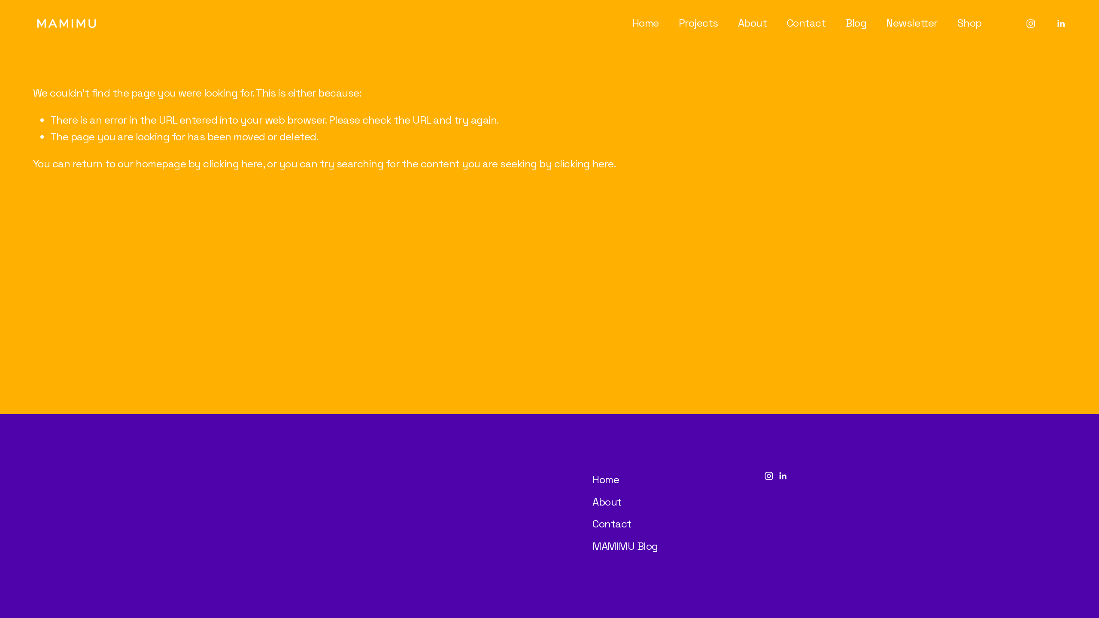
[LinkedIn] (1061, 23)
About (752, 23)
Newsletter (911, 23)
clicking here (233, 163)
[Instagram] (1031, 23)
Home (645, 23)
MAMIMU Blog (625, 546)
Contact (806, 23)
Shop (969, 23)
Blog (855, 23)
